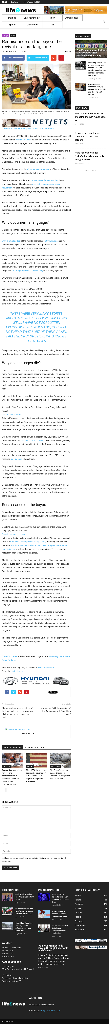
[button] (103, 21)
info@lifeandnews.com (50, 1010)
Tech (52, 17)
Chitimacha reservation (38, 169)
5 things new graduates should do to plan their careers (87, 136)
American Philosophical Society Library (28, 541)
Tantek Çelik (8, 966)
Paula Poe (7, 975)
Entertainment (31, 17)
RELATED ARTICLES (12, 747)
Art (52, 24)
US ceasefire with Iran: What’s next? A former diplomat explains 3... (24, 911)
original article (17, 671)
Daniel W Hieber (9, 128)
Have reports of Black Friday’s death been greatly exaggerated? (89, 156)
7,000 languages (51, 241)
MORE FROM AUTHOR (35, 747)
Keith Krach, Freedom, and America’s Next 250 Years (24, 896)
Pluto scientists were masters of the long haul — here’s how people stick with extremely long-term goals (17, 712)
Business (30, 766)
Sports (12, 24)
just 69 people (17, 459)
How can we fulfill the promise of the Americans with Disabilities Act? (55, 711)
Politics (12, 17)
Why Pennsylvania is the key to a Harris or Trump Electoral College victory (91, 53)
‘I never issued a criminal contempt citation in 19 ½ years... (61, 913)
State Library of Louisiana (13, 534)
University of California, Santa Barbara (36, 128)
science (78, 908)
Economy (79, 921)
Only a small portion (11, 241)
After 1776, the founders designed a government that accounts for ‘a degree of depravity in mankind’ (36, 775)
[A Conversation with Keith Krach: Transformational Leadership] (44, 928)
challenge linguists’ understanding (27, 270)
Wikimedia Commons (12, 414)
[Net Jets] (91, 948)
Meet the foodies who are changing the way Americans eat (90, 117)
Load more (89, 170)
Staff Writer (9, 51)
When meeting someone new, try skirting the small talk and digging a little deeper (97, 89)
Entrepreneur (71, 17)
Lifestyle (31, 24)
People (13, 36)
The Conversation (46, 667)
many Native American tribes (45, 180)
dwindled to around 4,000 (32, 440)
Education (79, 929)
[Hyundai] (91, 941)
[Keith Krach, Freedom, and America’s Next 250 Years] (7, 897)
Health (78, 895)
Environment (55, 766)
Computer (6, 766)
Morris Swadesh (23, 139)
